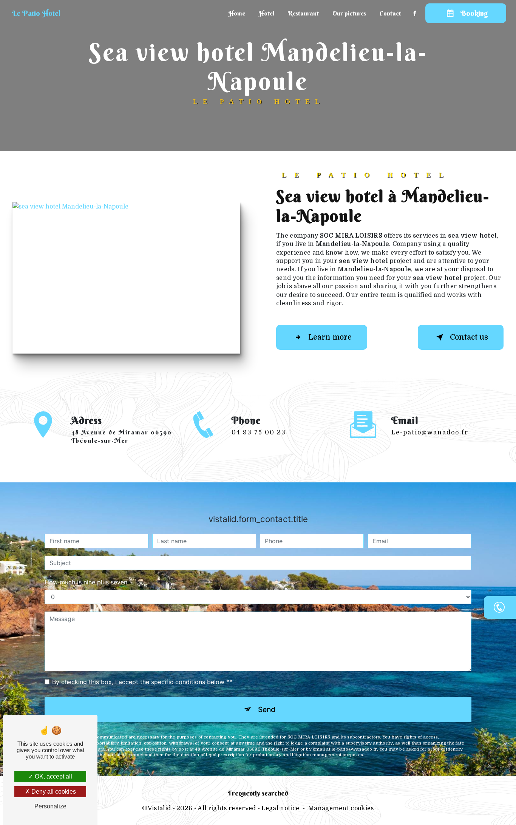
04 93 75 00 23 (259, 432)
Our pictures (349, 13)
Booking (474, 13)
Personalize (50, 806)
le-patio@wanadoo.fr (429, 432)
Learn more (330, 337)
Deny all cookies (53, 791)
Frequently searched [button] (258, 793)
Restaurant (303, 13)
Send (266, 709)
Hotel (266, 13)
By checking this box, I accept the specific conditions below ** (142, 682)
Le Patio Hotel (36, 13)
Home (237, 13)
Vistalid (159, 808)
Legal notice (280, 808)
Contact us (469, 337)
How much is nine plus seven (86, 582)
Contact (390, 13)
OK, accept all (52, 776)
